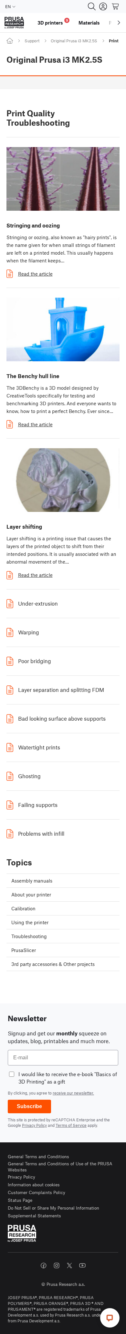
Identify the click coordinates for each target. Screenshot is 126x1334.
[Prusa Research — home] (14, 23)
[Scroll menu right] (119, 22)
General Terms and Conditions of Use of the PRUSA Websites (60, 1167)
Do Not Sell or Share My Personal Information (53, 1208)
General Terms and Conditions (38, 1156)
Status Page (20, 1200)
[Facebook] (43, 1265)
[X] (69, 1265)
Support (32, 40)
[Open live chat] (110, 1318)
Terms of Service (71, 1125)
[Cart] (115, 6)
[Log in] (103, 6)
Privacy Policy (34, 1125)
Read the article (35, 274)
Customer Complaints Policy (36, 1192)
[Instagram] (56, 1265)
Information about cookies (34, 1184)
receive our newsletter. (73, 1093)
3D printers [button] (52, 22)
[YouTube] (82, 1265)
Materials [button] (89, 23)
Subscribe (29, 1106)
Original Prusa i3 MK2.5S (74, 40)
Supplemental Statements (34, 1215)
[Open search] (92, 6)
